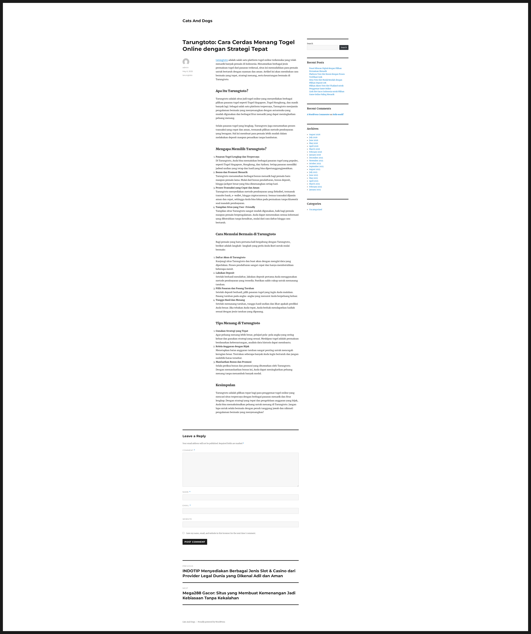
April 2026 (313, 146)
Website (187, 519)
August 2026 (314, 134)
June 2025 (313, 175)
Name (187, 492)
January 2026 (315, 155)
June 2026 (313, 140)
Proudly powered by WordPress (211, 622)
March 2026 (314, 149)
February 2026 (315, 152)
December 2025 (316, 158)
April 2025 (313, 181)
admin (186, 67)
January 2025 (315, 190)
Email (187, 505)
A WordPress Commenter (318, 114)
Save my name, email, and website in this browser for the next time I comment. (221, 533)
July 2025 (313, 172)
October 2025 (315, 163)
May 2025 (313, 178)
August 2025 (314, 169)
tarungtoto (222, 60)
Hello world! (338, 114)
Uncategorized (315, 209)
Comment (189, 450)
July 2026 (313, 137)
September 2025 (316, 166)
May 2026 (313, 143)
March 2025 (314, 184)
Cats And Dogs (197, 20)
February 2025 (315, 187)
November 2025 (316, 161)
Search (310, 43)
